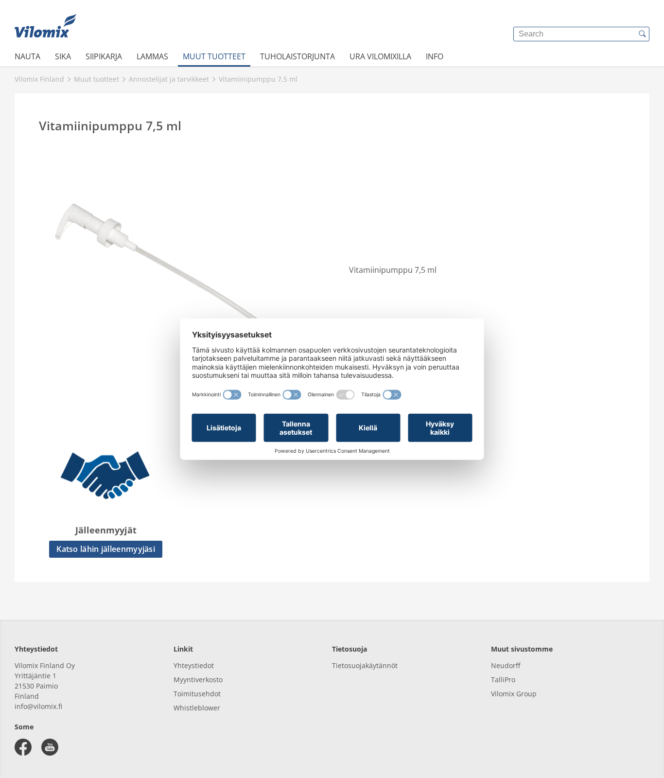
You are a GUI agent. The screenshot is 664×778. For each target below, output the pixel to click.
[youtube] (49, 747)
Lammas (152, 56)
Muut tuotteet (214, 56)
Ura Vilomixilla (380, 56)
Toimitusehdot (197, 693)
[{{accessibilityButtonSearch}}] (642, 34)
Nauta (27, 56)
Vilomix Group (514, 693)
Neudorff (505, 665)
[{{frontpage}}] (45, 26)
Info (434, 56)
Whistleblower (197, 707)
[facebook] (23, 747)
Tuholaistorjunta (297, 56)
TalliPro (503, 679)
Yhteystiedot (194, 665)
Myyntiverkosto (198, 679)
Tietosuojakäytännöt (365, 665)
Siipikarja (104, 56)
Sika (63, 56)
